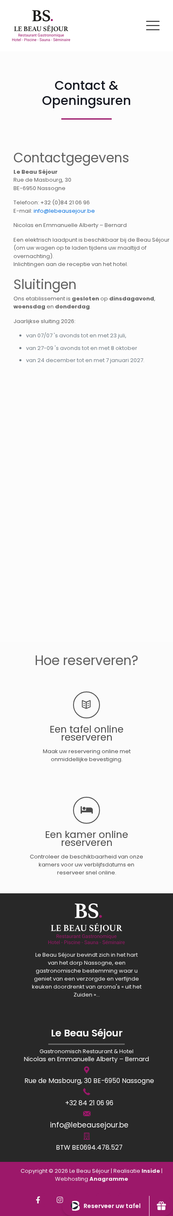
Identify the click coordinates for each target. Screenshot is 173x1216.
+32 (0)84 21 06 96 (65, 202)
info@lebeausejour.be (64, 211)
